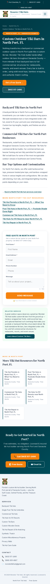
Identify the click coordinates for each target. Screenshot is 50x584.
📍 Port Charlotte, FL (14, 2)
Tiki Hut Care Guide (9, 545)
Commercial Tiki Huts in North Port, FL (20, 215)
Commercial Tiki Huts (10, 514)
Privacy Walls (7, 541)
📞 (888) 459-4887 (25, 7)
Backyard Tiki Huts (9, 506)
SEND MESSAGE (25, 295)
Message (9, 276)
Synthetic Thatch (8, 534)
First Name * (10, 244)
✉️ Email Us (36, 464)
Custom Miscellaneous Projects (13, 537)
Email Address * (11, 255)
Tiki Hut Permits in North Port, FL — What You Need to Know (12, 378)
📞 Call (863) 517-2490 (25, 456)
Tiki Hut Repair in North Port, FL (17, 222)
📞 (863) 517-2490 (33, 2)
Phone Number (11, 266)
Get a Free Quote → (14, 82)
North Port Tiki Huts (20, 580)
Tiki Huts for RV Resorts (11, 518)
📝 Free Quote (15, 464)
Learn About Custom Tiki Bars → (19, 336)
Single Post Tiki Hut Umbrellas (13, 510)
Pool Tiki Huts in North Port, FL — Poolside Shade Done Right (36, 378)
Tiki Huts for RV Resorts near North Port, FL (22, 219)
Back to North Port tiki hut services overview (23, 192)
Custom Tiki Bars (8, 522)
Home (5, 26)
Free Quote (33, 580)
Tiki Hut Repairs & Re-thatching (13, 530)
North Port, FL (14, 26)
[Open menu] (45, 14)
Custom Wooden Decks (11, 526)
